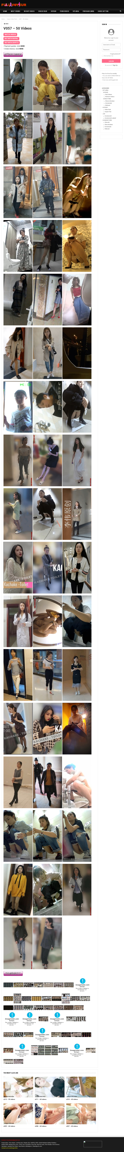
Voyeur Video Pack (9, 1096)
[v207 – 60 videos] (81, 1113)
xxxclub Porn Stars (13, 1146)
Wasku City (27, 1142)
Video (6, 23)
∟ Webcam (107, 105)
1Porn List (22, 1144)
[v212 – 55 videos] (18, 1087)
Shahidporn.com (37, 1146)
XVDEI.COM (4, 1144)
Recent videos (29, 11)
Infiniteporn (28, 1146)
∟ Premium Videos (109, 96)
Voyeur (53, 11)
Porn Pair (34, 1144)
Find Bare (28, 1144)
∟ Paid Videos (108, 94)
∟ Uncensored (107, 116)
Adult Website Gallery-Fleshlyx (47, 1142)
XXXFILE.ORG (34, 1142)
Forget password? (115, 54)
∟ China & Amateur (109, 101)
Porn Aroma (56, 1144)
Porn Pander (48, 1144)
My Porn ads (40, 1144)
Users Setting (103, 11)
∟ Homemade (108, 103)
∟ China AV (106, 122)
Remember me (108, 56)
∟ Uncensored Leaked (109, 118)
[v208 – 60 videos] (50, 1113)
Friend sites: (4, 1142)
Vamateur (4, 1146)
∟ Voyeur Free (107, 111)
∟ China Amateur (108, 124)
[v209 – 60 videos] (18, 1113)
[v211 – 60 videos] (50, 1087)
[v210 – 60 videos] (81, 1087)
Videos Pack (42, 11)
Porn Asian (12, 1142)
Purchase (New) (88, 11)
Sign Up (115, 65)
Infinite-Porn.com (13, 1144)
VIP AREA (76, 11)
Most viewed (15, 11)
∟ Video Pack (107, 109)
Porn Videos (64, 11)
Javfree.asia (19, 1142)
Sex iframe (22, 1146)
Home (5, 11)
